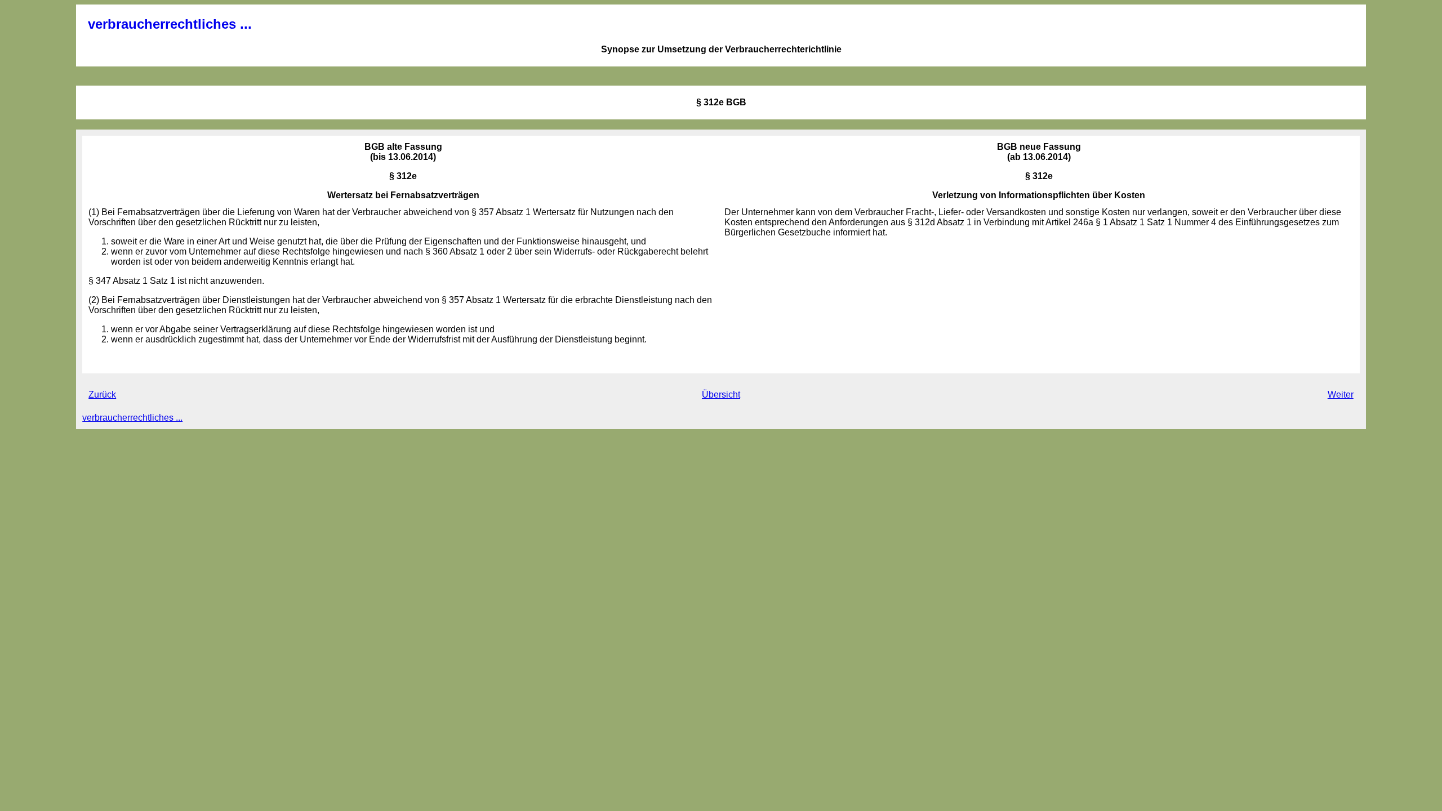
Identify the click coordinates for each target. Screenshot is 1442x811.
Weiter (1341, 394)
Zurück (102, 394)
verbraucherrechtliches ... (170, 24)
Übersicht (721, 394)
